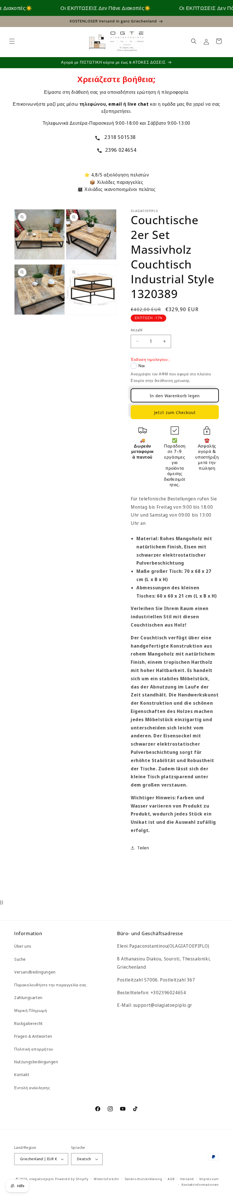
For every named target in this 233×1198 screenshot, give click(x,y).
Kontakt (21, 1074)
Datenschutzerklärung (143, 1179)
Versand (187, 1179)
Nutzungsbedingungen (36, 1061)
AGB (171, 1179)
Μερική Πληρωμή (30, 1010)
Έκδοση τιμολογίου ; (150, 359)
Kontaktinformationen (200, 1184)
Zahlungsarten (28, 997)
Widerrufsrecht (106, 1179)
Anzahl (136, 329)
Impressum (209, 1179)
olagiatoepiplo (41, 1179)
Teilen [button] (143, 847)
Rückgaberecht (28, 1023)
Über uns (23, 946)
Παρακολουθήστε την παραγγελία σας (50, 984)
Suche (20, 959)
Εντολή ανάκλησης (32, 1087)
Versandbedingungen (35, 972)
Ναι (141, 365)
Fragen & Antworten (33, 1036)
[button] (12, 41)
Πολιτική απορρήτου (33, 1049)
